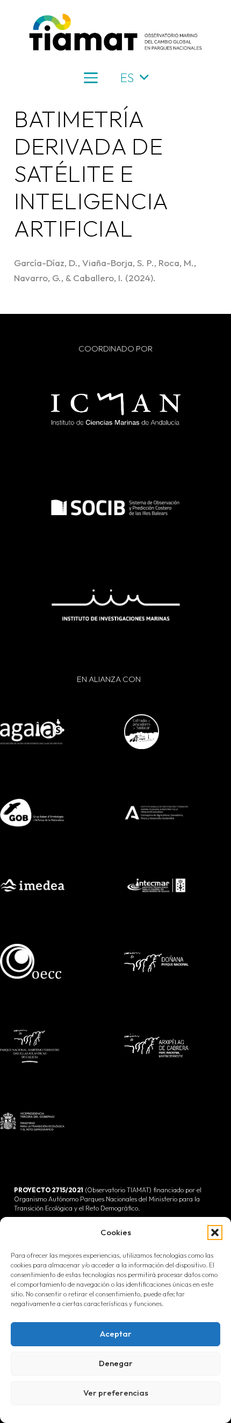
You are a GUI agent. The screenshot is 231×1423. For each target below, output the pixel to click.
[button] (215, 1232)
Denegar (116, 1363)
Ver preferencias (115, 1393)
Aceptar (116, 1334)
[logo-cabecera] (115, 32)
